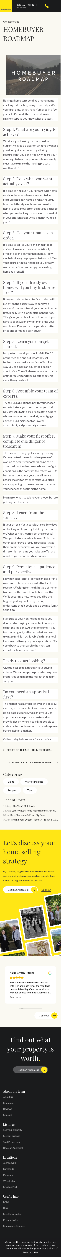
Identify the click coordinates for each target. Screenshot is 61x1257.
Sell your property (12, 1129)
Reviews (7, 1108)
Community (9, 1102)
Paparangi (8, 1174)
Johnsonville (9, 1162)
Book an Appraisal (18, 889)
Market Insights (34, 781)
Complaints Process (14, 1225)
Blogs (11, 781)
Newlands (8, 1168)
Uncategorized (11, 21)
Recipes (12, 790)
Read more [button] (15, 997)
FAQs (6, 1201)
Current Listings (11, 1135)
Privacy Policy (10, 1219)
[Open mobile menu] (54, 6)
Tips (29, 790)
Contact (7, 1114)
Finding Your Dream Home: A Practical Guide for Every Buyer (34, 819)
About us (8, 1096)
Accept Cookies (30, 1252)
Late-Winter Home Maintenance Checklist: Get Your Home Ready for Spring (35, 810)
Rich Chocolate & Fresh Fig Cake (27, 815)
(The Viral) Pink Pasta (23, 806)
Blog (5, 1207)
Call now (46, 889)
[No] (57, 1247)
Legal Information (12, 1213)
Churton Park (10, 1186)
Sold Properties (11, 1141)
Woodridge (9, 1180)
